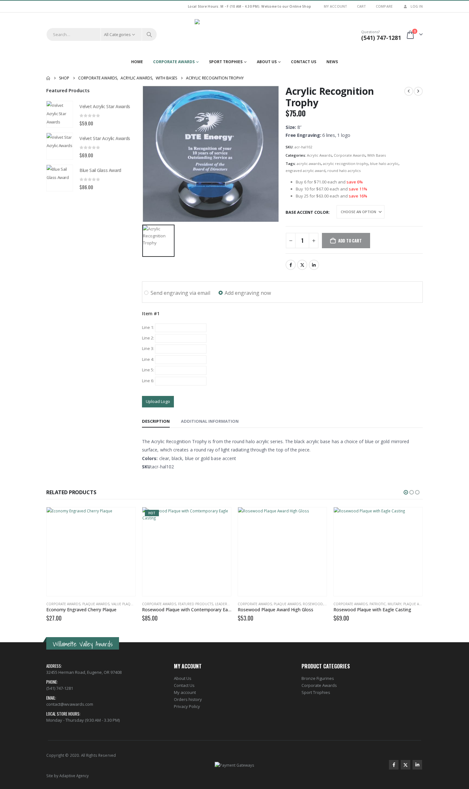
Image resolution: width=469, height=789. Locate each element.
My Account (335, 6)
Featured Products (195, 604)
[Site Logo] (234, 34)
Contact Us (303, 61)
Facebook (291, 265)
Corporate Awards (174, 61)
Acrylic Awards (319, 155)
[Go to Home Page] (48, 78)
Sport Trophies (225, 61)
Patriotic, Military (385, 604)
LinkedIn (314, 265)
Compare (384, 6)
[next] (418, 91)
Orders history (188, 699)
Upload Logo (158, 401)
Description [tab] (156, 421)
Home (137, 61)
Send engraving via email (180, 292)
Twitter (302, 265)
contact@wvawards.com (69, 704)
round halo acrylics (344, 170)
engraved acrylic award (305, 170)
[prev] (408, 91)
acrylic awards (309, 163)
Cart (361, 6)
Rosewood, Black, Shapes (325, 604)
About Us (267, 61)
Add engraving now (248, 292)
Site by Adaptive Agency (67, 775)
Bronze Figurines (318, 678)
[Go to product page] (59, 114)
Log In (417, 6)
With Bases (376, 155)
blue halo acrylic (384, 163)
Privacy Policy (187, 706)
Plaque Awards (95, 604)
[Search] (149, 34)
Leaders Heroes (229, 604)
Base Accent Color (307, 212)
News (332, 61)
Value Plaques (124, 604)
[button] (406, 492)
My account (185, 692)
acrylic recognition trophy (345, 163)
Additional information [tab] (210, 421)
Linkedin (417, 765)
